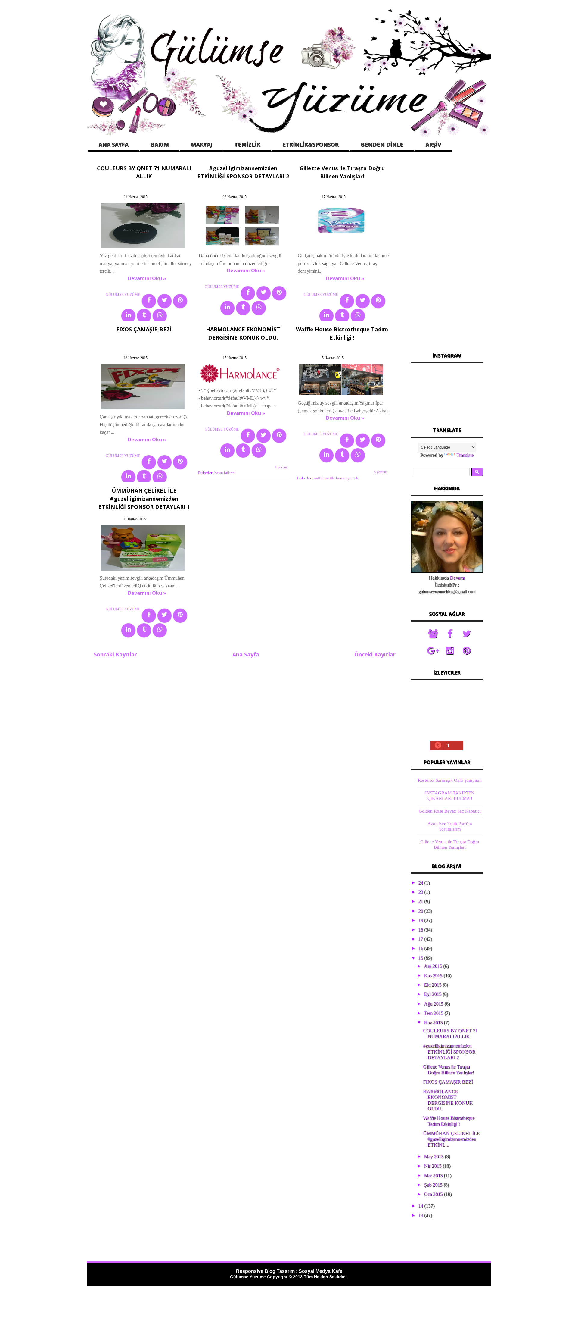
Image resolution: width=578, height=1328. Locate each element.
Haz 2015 (434, 1022)
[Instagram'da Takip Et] (449, 650)
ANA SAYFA (113, 144)
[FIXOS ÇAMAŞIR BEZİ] (143, 409)
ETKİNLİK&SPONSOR (310, 144)
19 (421, 920)
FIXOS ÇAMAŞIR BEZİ (144, 329)
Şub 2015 (433, 1184)
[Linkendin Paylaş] (128, 316)
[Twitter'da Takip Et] (466, 633)
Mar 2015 (434, 1175)
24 (421, 882)
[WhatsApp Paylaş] (159, 316)
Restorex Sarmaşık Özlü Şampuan (450, 780)
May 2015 (434, 1156)
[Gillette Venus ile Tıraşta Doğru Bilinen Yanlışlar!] (341, 248)
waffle (318, 478)
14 (421, 1205)
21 (421, 901)
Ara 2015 (433, 966)
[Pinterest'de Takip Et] (466, 650)
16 (421, 948)
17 (421, 938)
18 (421, 929)
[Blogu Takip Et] (432, 633)
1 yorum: (281, 467)
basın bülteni (225, 473)
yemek (352, 478)
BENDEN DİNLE (382, 144)
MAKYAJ (201, 144)
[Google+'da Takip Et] (432, 650)
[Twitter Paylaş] (164, 301)
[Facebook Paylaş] (148, 301)
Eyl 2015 (433, 994)
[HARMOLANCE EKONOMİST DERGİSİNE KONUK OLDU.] (242, 382)
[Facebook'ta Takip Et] (449, 633)
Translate (465, 455)
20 (421, 910)
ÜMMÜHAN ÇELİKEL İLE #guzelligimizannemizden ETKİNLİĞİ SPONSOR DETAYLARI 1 (144, 498)
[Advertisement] (447, 252)
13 (421, 1215)
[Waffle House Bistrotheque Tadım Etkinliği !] (341, 395)
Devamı (457, 577)
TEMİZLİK (247, 144)
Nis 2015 (433, 1165)
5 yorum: (380, 472)
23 (421, 891)
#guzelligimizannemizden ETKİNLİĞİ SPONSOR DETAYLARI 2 (449, 1051)
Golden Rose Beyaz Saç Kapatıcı (450, 811)
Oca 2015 (434, 1194)
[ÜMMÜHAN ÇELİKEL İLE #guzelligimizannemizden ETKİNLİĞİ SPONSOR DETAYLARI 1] (143, 570)
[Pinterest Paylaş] (180, 301)
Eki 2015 (433, 984)
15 (421, 957)
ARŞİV (433, 144)
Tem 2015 (434, 1013)
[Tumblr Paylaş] (144, 316)
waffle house (335, 478)
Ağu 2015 (434, 1003)
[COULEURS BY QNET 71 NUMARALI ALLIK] (143, 248)
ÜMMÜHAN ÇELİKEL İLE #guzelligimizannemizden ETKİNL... (451, 1139)
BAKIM (160, 144)
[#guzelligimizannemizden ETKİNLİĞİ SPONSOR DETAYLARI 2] (242, 248)
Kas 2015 (433, 975)
